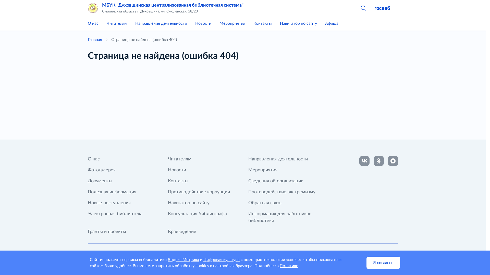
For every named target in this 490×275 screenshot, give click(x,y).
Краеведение (182, 231)
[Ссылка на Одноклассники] (379, 161)
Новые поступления (109, 203)
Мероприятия (232, 23)
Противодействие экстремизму (281, 192)
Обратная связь (264, 203)
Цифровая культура (221, 260)
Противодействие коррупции (199, 192)
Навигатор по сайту (298, 23)
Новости (203, 23)
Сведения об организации (275, 181)
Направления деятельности (161, 23)
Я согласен (383, 263)
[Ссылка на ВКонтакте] (364, 161)
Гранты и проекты (107, 231)
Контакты (262, 23)
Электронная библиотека (115, 214)
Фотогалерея (102, 170)
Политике (289, 266)
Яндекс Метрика (183, 260)
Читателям (117, 23)
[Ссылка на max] (393, 161)
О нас (93, 23)
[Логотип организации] (93, 8)
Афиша (331, 23)
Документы (100, 181)
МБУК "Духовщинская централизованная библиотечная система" (172, 5)
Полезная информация (112, 192)
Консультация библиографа (197, 214)
